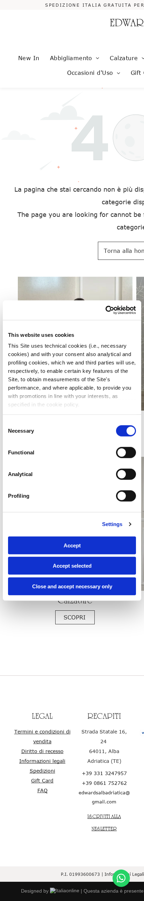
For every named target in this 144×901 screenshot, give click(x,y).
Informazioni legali (42, 761)
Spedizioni (42, 771)
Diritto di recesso (42, 751)
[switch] (126, 452)
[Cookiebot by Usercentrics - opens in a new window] (105, 310)
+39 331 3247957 (104, 773)
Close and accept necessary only (72, 586)
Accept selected (72, 566)
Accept (72, 545)
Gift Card (42, 780)
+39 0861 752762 (104, 783)
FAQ (42, 790)
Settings (112, 524)
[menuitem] (29, 58)
